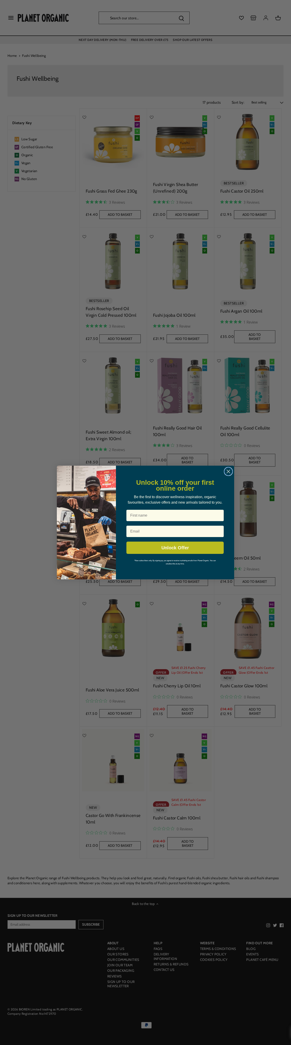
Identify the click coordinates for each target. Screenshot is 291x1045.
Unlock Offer (175, 547)
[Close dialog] (228, 471)
